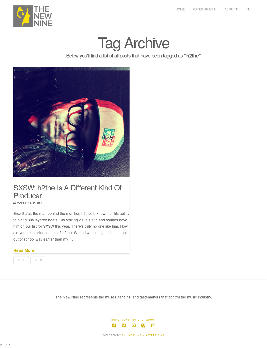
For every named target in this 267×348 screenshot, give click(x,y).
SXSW (38, 260)
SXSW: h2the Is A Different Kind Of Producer (67, 191)
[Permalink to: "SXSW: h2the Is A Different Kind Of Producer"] (71, 122)
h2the (21, 260)
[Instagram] (153, 325)
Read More (23, 250)
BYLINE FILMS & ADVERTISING (143, 335)
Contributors (133, 320)
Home (115, 320)
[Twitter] (124, 325)
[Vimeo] (143, 325)
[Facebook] (114, 325)
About (151, 320)
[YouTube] (133, 325)
